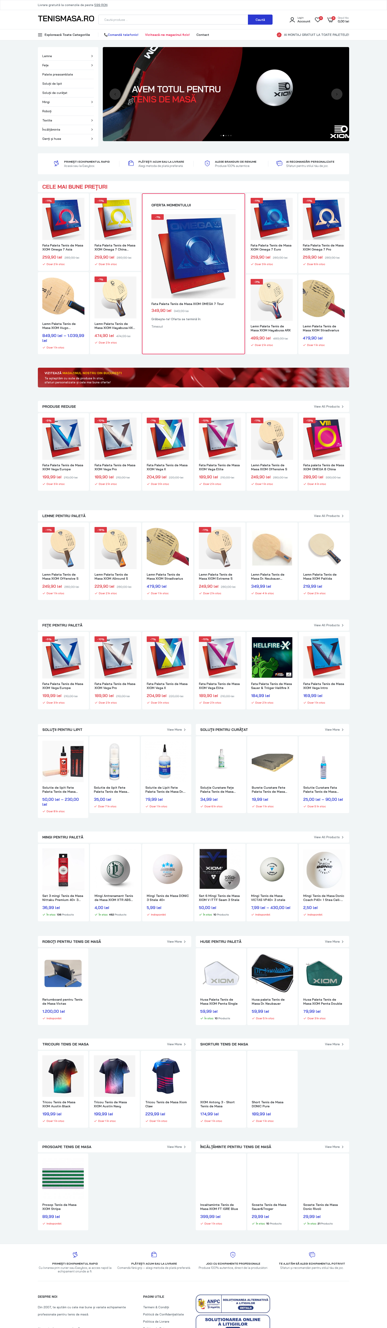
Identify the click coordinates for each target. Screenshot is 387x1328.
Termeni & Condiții (156, 1307)
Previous (115, 94)
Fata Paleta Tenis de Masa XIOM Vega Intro (323, 686)
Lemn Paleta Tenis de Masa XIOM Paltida (320, 576)
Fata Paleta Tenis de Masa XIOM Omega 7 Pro (323, 247)
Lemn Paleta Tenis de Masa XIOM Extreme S (215, 576)
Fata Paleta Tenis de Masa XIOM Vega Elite (219, 467)
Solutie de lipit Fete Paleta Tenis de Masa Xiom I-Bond (110, 790)
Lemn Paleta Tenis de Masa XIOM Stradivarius (321, 328)
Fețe (45, 65)
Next (336, 94)
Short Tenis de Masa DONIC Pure (267, 1104)
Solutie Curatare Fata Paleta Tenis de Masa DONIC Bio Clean (320, 790)
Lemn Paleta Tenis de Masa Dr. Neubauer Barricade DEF (267, 576)
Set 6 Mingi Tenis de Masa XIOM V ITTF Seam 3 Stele (219, 898)
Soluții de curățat (54, 93)
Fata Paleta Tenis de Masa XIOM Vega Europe (62, 467)
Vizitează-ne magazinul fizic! (167, 35)
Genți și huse (51, 139)
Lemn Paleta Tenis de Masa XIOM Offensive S (269, 467)
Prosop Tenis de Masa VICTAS (111, 1207)
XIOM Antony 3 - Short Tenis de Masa (217, 1104)
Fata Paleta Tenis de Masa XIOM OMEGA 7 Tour (187, 304)
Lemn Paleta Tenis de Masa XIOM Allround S (111, 576)
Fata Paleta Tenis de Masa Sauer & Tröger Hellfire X (271, 686)
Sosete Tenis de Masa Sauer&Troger (269, 1207)
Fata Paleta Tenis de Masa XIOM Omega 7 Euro (271, 247)
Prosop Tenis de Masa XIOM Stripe (59, 1207)
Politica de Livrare (156, 1321)
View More (174, 730)
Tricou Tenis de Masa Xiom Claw (166, 1104)
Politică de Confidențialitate (163, 1314)
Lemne (47, 56)
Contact (202, 35)
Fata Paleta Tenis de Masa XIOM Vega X (167, 467)
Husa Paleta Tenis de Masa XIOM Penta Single (219, 1002)
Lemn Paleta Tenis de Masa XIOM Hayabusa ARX (271, 328)
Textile (47, 120)
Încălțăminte (51, 129)
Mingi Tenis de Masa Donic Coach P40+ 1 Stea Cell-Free (323, 898)
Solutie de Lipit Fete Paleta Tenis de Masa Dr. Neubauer (164, 790)
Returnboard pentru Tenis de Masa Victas (62, 1002)
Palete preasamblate (57, 74)
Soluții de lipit (52, 84)
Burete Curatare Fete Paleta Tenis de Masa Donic (268, 790)
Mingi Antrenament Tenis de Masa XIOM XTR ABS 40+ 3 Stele (114, 898)
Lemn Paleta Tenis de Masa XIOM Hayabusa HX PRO (114, 326)
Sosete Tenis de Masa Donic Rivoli (320, 1207)
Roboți (47, 111)
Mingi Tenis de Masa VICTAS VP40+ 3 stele (268, 898)
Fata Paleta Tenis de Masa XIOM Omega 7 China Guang (115, 247)
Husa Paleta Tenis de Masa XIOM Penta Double (322, 1002)
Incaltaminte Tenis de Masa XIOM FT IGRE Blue (219, 1207)
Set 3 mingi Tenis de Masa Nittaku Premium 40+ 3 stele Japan (62, 898)
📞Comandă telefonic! (121, 35)
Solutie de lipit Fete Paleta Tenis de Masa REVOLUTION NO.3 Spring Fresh (61, 790)
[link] (80, 205)
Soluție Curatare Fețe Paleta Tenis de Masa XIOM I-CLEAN (217, 790)
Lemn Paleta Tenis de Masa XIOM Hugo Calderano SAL (59, 326)
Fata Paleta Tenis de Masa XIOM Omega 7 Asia (62, 247)
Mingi (46, 102)
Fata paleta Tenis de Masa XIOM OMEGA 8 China (323, 467)
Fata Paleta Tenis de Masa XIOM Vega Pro (115, 467)
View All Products (327, 406)
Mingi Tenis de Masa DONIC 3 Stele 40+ (168, 898)
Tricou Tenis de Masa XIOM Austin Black (58, 1104)
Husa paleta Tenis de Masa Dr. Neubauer (268, 1002)
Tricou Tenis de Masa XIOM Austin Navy (110, 1104)
